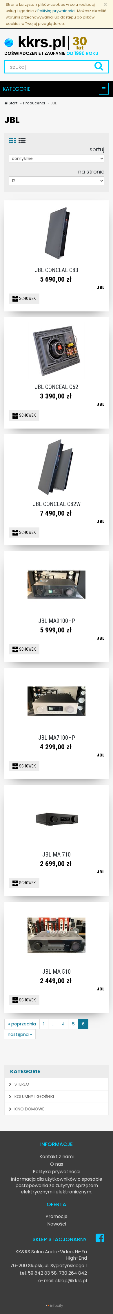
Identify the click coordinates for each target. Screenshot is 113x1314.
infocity (56, 1305)
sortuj (97, 149)
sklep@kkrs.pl (71, 1280)
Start (12, 103)
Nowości (56, 1224)
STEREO (21, 1084)
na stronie (91, 171)
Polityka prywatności (56, 1171)
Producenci (34, 103)
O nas (56, 1164)
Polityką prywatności (56, 10)
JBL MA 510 (56, 971)
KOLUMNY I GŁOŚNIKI (33, 1096)
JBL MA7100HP (56, 737)
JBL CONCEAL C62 (56, 386)
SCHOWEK (27, 298)
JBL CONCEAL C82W (57, 504)
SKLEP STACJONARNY (59, 1239)
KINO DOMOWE (28, 1109)
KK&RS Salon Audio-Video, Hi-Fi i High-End (51, 1254)
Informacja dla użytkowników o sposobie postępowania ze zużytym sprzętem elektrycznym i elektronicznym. (56, 1185)
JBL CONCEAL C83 (56, 270)
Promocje (56, 1216)
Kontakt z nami (56, 1156)
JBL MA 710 (56, 854)
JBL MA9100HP (56, 620)
